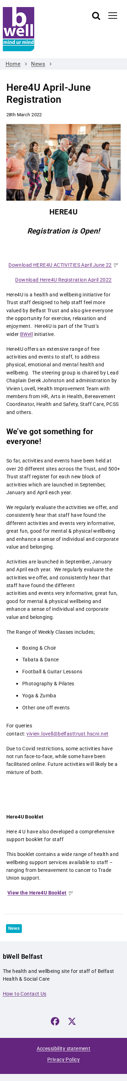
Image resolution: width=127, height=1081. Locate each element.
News (38, 64)
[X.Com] (72, 1021)
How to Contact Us (25, 994)
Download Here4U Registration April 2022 (63, 280)
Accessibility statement (64, 1048)
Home (13, 64)
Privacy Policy (63, 1059)
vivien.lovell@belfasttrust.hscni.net (67, 734)
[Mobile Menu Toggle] (112, 15)
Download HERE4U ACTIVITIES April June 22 (60, 265)
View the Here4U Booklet (37, 893)
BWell (26, 334)
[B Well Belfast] (42, 29)
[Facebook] (55, 1021)
